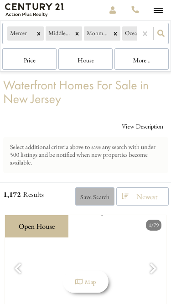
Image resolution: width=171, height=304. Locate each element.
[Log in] (112, 10)
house (86, 60)
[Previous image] (18, 269)
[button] (39, 33)
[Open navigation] (158, 10)
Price (30, 60)
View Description (142, 126)
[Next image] (153, 269)
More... (141, 60)
